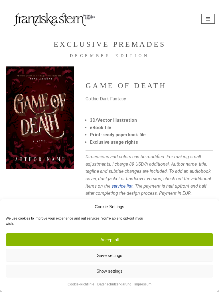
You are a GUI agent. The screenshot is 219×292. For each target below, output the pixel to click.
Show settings (109, 271)
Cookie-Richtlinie (81, 284)
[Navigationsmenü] (208, 19)
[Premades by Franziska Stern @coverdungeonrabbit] (54, 19)
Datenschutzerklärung (114, 284)
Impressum (142, 284)
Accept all (109, 239)
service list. (122, 186)
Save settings (109, 255)
